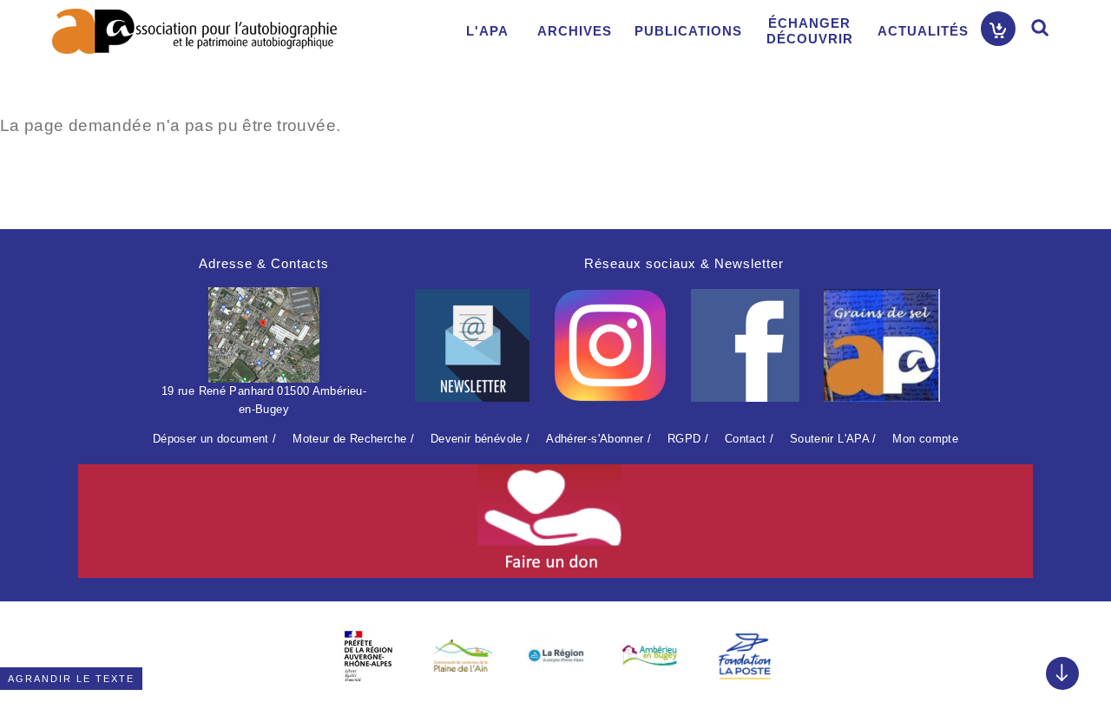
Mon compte (925, 438)
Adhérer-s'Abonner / (598, 438)
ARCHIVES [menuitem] (573, 30)
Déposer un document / (215, 438)
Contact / (749, 438)
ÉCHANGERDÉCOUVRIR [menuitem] (809, 31)
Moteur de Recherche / (353, 438)
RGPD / (687, 438)
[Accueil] (194, 31)
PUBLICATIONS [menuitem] (688, 30)
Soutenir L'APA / (833, 438)
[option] (368, 656)
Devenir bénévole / (480, 438)
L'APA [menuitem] (487, 30)
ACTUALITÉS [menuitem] (923, 30)
